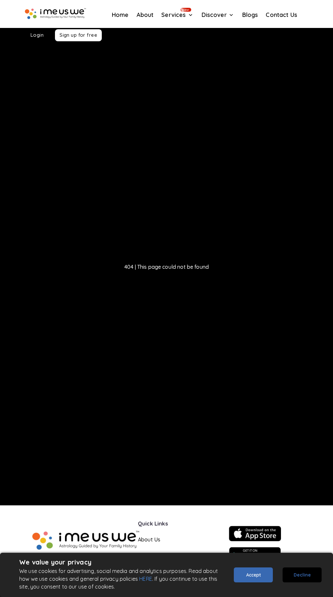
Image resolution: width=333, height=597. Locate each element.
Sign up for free (78, 35)
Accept (253, 575)
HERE (145, 579)
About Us (149, 539)
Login (37, 35)
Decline (302, 575)
